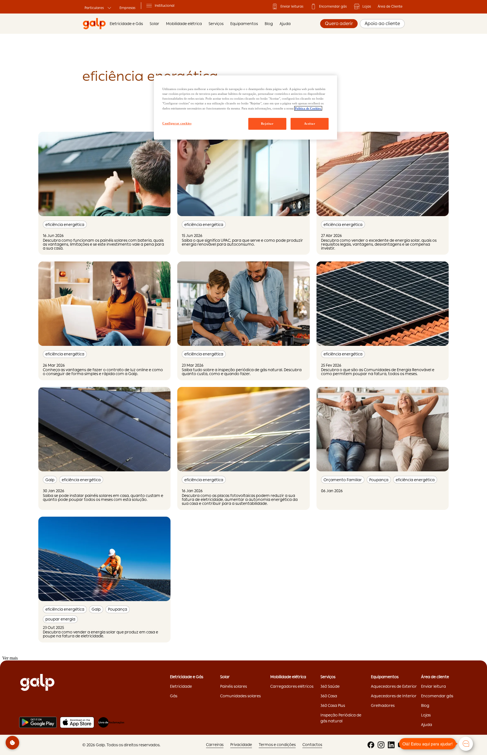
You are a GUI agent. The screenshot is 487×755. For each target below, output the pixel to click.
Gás (173, 695)
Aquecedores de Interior (394, 695)
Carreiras (214, 744)
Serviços (216, 23)
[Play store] (38, 722)
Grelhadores (383, 705)
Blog (269, 23)
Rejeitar (267, 123)
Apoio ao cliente (382, 23)
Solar (225, 676)
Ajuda (285, 23)
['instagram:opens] (381, 744)
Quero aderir (339, 23)
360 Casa (328, 695)
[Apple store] (77, 722)
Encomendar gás (333, 6)
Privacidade (241, 744)
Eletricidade (181, 686)
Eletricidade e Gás (126, 23)
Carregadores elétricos (291, 686)
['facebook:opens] (371, 744)
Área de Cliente (390, 6)
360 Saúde (330, 686)
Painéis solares (233, 686)
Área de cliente (435, 676)
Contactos (312, 744)
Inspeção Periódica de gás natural (340, 718)
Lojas (366, 6)
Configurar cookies (176, 123)
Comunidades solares (240, 695)
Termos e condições (277, 744)
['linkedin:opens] (391, 744)
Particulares (94, 8)
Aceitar (309, 123)
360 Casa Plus (332, 705)
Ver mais (10, 658)
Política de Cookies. (308, 108)
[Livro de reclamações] (111, 722)
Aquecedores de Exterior (394, 686)
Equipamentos (244, 23)
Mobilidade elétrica (288, 676)
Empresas (127, 8)
